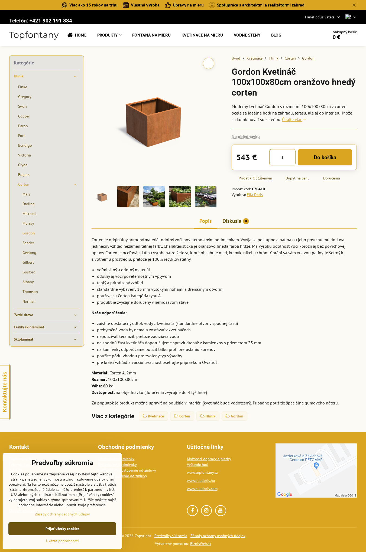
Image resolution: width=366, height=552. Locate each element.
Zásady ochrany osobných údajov (217, 535)
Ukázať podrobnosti (62, 540)
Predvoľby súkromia (170, 535)
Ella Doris (255, 194)
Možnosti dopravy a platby (209, 458)
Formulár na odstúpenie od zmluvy (127, 470)
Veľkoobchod (197, 464)
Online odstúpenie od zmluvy (122, 475)
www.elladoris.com (202, 488)
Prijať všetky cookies (62, 528)
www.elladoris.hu (201, 480)
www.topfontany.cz (202, 472)
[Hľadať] (309, 35)
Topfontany (34, 35)
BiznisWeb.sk (200, 543)
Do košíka (325, 157)
